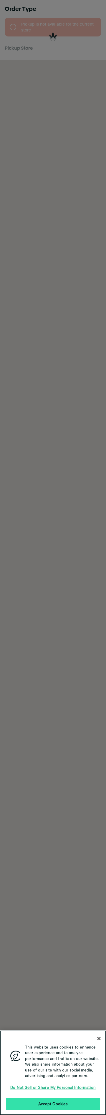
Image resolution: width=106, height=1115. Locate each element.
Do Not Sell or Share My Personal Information (53, 1087)
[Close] (98, 1038)
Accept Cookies (53, 1104)
